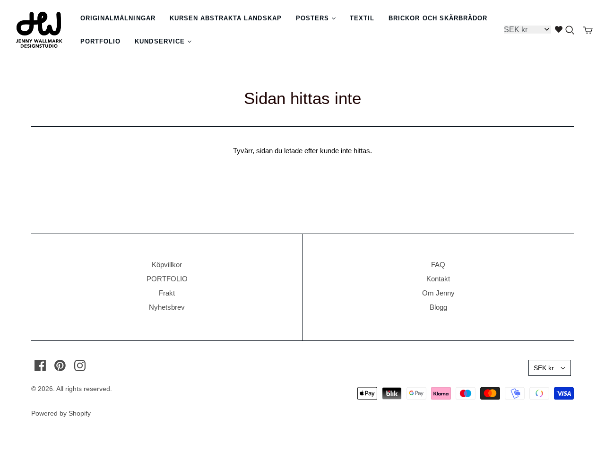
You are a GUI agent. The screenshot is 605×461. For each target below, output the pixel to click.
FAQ (438, 265)
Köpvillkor (167, 265)
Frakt (167, 293)
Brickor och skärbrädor (438, 18)
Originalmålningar (118, 18)
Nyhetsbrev (167, 307)
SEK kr (544, 368)
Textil (362, 18)
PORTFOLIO (167, 279)
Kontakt (438, 279)
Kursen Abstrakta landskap (226, 18)
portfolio (100, 41)
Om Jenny (438, 293)
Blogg (438, 307)
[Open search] (570, 30)
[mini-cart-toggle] (588, 30)
